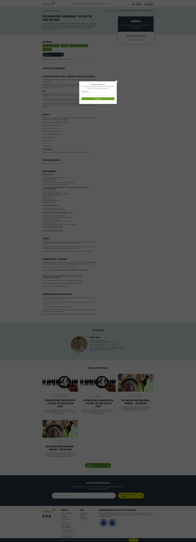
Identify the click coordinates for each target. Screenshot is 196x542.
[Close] (116, 82)
